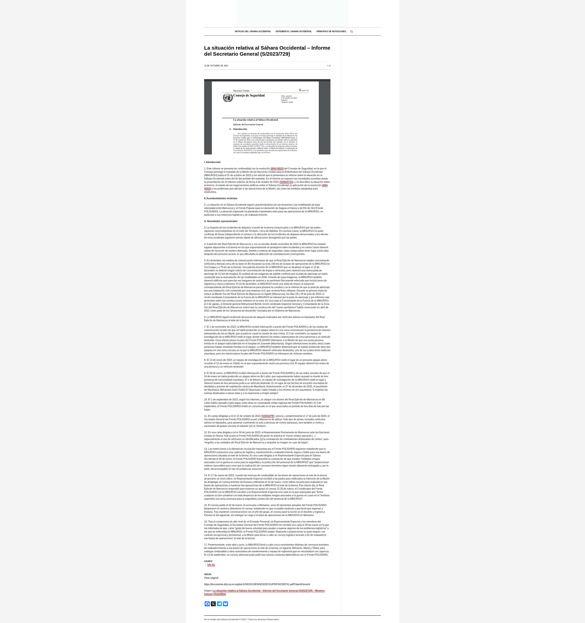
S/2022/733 (286, 182)
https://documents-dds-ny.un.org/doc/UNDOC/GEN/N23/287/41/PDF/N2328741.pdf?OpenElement (257, 584)
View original (211, 578)
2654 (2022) (277, 168)
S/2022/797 (268, 416)
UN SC (211, 565)
